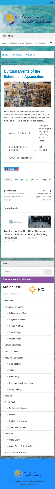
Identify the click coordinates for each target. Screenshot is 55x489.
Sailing (12, 370)
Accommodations (11, 351)
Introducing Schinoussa (14, 307)
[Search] (48, 272)
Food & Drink (10, 402)
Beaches (8, 395)
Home (5, 54)
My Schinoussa (15, 338)
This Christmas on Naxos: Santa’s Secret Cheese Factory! (14, 195)
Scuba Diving (14, 376)
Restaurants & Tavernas (18, 421)
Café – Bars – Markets (17, 427)
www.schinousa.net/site (20, 158)
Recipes (12, 414)
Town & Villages (15, 332)
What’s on (9, 433)
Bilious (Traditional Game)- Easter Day (37, 233)
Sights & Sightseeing (13, 345)
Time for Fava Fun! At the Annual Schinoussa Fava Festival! (15, 234)
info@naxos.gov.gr (30, 484)
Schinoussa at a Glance (18, 313)
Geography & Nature (17, 319)
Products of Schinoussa (18, 408)
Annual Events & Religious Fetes (21, 446)
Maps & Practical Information (16, 452)
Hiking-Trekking (15, 389)
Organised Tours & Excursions (21, 383)
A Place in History (16, 326)
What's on (30, 54)
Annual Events (9, 61)
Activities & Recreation (14, 358)
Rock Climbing (14, 364)
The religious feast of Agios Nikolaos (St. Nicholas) (42, 195)
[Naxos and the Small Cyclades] (28, 19)
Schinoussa (16, 54)
